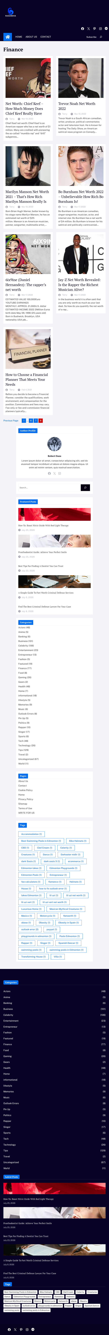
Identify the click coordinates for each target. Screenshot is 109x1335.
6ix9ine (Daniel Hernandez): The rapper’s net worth (26, 284)
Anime (21, 632)
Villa (58, 956)
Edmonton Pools (31, 875)
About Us (23, 781)
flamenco (54, 881)
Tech (20, 741)
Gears (21, 682)
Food (21, 673)
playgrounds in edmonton (36, 936)
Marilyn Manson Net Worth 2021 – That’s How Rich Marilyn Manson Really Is (27, 196)
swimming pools (31, 950)
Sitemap (22, 803)
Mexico (26, 915)
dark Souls (28, 861)
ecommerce (76, 861)
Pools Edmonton (69, 936)
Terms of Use (25, 808)
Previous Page (10, 420)
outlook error (29, 929)
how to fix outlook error (53, 888)
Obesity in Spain (68, 922)
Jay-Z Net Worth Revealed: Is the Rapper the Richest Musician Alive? (79, 284)
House (26, 888)
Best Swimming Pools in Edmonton (41, 841)
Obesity (44, 922)
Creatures (28, 854)
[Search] (85, 487)
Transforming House (33, 956)
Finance (22, 668)
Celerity (66, 847)
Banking (22, 636)
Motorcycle (47, 915)
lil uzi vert (28, 902)
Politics (22, 722)
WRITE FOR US (26, 813)
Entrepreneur (25, 654)
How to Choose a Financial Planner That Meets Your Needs (27, 379)
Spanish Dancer (68, 943)
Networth (69, 915)
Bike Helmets (77, 841)
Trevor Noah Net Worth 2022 (76, 106)
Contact (22, 785)
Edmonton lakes (31, 868)
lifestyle (22, 700)
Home (7, 37)
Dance (48, 854)
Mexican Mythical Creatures (66, 909)
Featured (23, 663)
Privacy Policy (25, 799)
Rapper (22, 727)
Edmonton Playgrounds (63, 868)
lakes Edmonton (31, 895)
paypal (52, 929)
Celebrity (23, 645)
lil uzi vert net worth (55, 902)
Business (23, 641)
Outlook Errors (26, 713)
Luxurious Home (31, 909)
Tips (20, 750)
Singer (21, 732)
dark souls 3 (52, 861)
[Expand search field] (101, 37)
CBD (25, 847)
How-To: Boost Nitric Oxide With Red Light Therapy (43, 525)
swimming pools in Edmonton (66, 950)
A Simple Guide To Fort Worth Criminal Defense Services (46, 592)
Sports (21, 736)
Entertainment (25, 650)
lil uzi (54, 895)
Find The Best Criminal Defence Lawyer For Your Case (44, 606)
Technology (24, 745)
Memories (23, 704)
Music (21, 709)
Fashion (22, 659)
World (21, 763)
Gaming (22, 677)
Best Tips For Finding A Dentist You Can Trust (40, 566)
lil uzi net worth (75, 895)
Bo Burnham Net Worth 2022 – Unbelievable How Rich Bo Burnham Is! (80, 196)
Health (21, 686)
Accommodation (31, 834)
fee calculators (30, 881)
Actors (21, 627)
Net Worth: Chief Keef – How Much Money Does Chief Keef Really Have (24, 108)
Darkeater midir (70, 854)
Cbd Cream (44, 847)
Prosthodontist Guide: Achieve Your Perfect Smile (42, 552)
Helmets (76, 881)
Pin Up (21, 718)
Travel (21, 754)
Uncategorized (26, 759)
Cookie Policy (25, 790)
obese (26, 922)
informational (25, 695)
